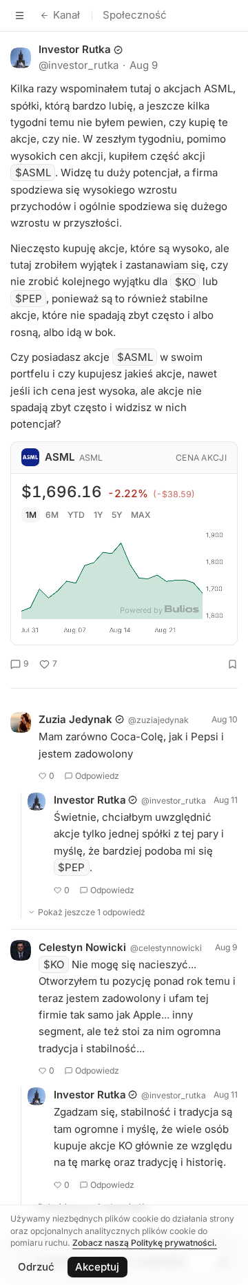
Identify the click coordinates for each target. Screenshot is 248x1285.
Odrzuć (36, 1266)
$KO (185, 281)
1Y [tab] (98, 515)
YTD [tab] (76, 515)
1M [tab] (31, 515)
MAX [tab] (141, 515)
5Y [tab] (117, 515)
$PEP (28, 298)
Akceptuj (97, 1266)
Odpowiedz (97, 776)
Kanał (66, 14)
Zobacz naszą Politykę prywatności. (144, 1242)
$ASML (33, 172)
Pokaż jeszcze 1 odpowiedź (91, 912)
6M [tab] (52, 515)
